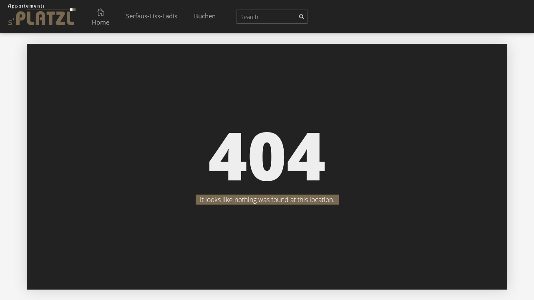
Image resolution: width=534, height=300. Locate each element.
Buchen (205, 16)
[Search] (301, 16)
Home (100, 22)
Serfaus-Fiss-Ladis (151, 16)
